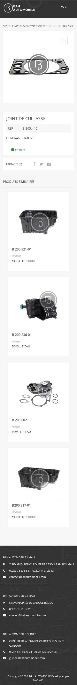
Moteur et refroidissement (30, 26)
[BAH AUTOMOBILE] (19, 12)
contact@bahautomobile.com (27, 577)
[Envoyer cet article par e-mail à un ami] (48, 164)
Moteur (16, 256)
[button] (64, 7)
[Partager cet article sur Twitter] (41, 164)
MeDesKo (38, 680)
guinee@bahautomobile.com (27, 658)
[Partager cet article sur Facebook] (33, 164)
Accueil (7, 26)
